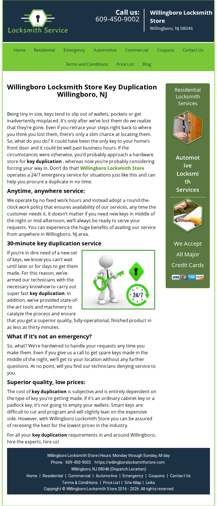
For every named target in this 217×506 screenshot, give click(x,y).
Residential (44, 50)
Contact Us (193, 50)
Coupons (165, 50)
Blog (146, 64)
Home (19, 50)
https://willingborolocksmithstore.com (130, 462)
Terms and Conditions (87, 64)
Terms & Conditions (80, 482)
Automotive (105, 50)
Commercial (136, 50)
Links (150, 482)
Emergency (74, 50)
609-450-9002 (118, 18)
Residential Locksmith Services (188, 96)
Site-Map (133, 482)
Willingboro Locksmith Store (112, 168)
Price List (125, 64)
